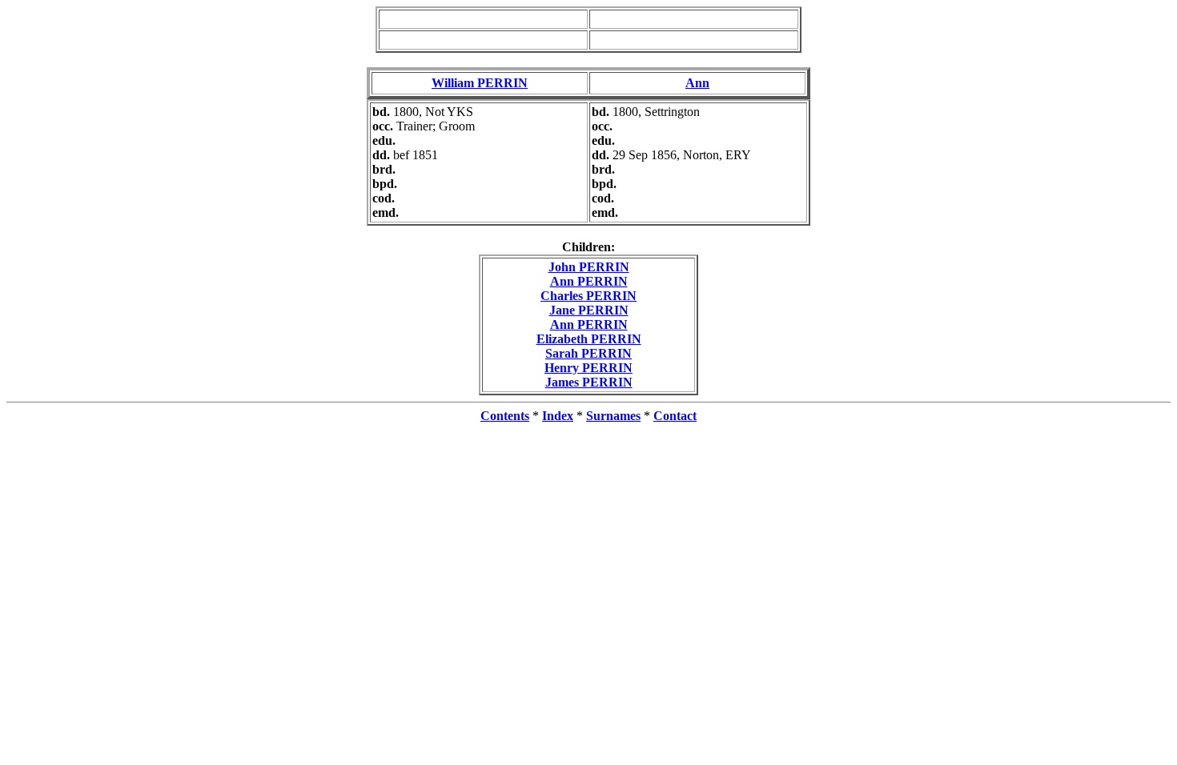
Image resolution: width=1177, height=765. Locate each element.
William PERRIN (480, 83)
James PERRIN (589, 382)
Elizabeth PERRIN (588, 339)
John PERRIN (588, 267)
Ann (697, 83)
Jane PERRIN (589, 310)
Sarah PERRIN (588, 353)
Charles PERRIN (588, 295)
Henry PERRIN (588, 367)
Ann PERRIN (589, 281)
